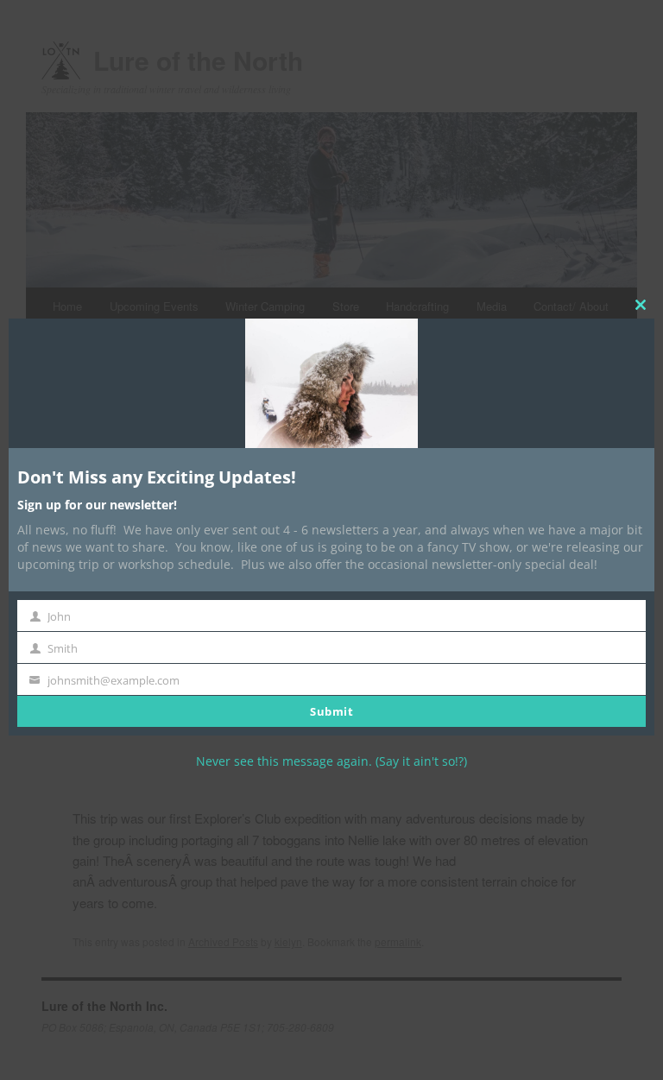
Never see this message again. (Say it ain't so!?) (331, 761)
